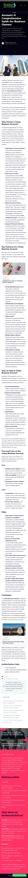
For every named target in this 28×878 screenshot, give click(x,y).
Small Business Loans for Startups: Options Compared (13, 281)
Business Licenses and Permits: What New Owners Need (13, 642)
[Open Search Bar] (21, 5)
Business (6, 676)
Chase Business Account (11, 679)
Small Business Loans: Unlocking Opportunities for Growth (13, 744)
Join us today (21, 864)
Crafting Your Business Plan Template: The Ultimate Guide (12, 734)
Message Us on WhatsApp (20, 875)
